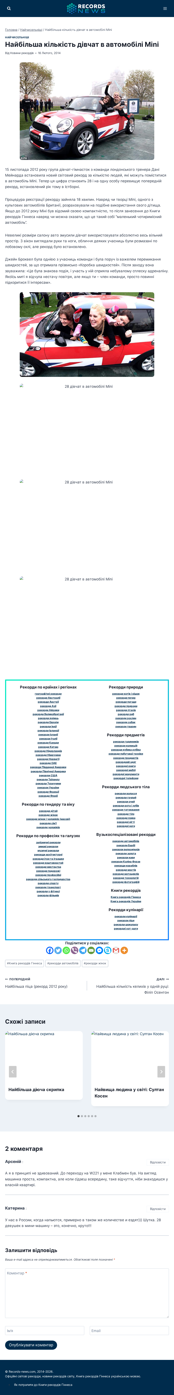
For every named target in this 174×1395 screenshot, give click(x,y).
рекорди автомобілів (63, 963)
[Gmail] (116, 950)
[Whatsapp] (66, 950)
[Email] (91, 950)
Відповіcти (158, 1162)
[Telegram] (83, 950)
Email (96, 1331)
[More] (124, 950)
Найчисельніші (17, 37)
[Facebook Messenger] (99, 950)
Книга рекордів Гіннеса (24, 963)
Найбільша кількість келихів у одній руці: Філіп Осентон (132, 986)
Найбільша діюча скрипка (36, 1089)
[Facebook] (49, 950)
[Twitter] (58, 950)
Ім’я (10, 1331)
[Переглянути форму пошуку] (9, 8)
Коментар (17, 1273)
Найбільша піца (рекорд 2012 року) (36, 983)
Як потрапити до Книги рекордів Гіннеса (43, 1384)
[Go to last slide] (13, 1071)
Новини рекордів (22, 53)
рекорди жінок (95, 963)
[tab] (78, 1116)
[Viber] (74, 950)
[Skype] (107, 950)
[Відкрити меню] (165, 8)
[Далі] (161, 1071)
